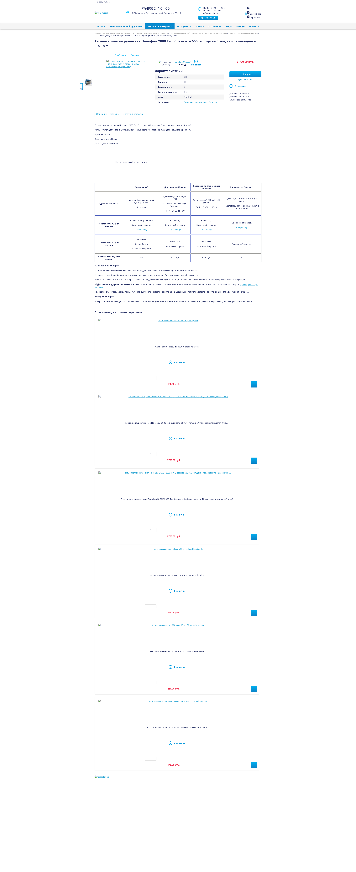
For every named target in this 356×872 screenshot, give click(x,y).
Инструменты (184, 26)
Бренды (240, 26)
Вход (108, 2)
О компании (214, 26)
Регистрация (100, 2)
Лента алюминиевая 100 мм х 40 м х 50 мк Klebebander (177, 651)
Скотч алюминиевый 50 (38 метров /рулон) (177, 346)
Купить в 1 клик (245, 79)
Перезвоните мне (208, 17)
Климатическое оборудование (126, 26)
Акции (229, 26)
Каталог (101, 26)
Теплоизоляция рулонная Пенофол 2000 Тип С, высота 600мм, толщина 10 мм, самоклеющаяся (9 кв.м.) (177, 422)
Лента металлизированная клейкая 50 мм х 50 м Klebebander (177, 727)
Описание (101, 113)
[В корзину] (254, 384)
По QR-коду (141, 229)
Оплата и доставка (133, 113)
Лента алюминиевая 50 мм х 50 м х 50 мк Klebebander (177, 575)
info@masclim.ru (210, 13)
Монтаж (200, 26)
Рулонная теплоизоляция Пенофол (200, 102)
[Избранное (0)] (246, 19)
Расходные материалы (160, 26)
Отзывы (114, 113)
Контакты (254, 26)
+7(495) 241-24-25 (155, 8)
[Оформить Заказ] (246, 8)
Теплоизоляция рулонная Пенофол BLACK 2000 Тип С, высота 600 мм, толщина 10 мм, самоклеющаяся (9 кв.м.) (177, 499)
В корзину (248, 74)
